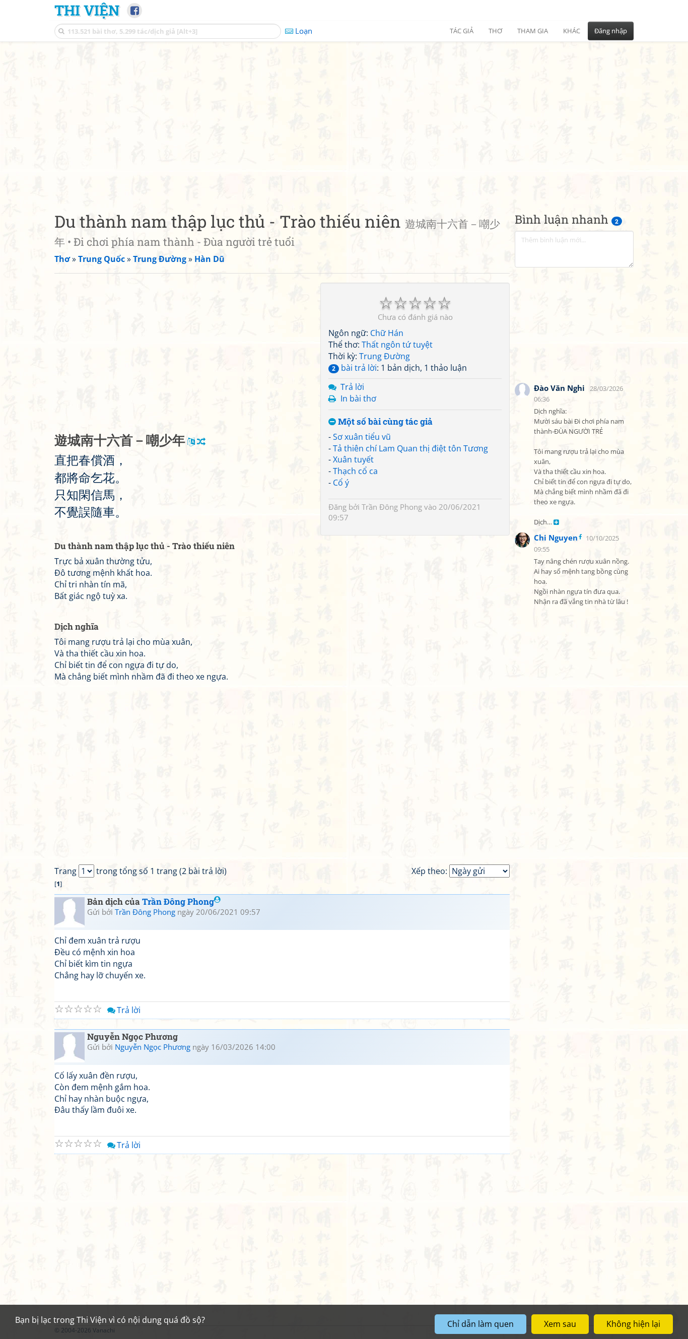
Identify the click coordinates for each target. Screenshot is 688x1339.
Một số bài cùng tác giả (384, 422)
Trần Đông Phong (392, 507)
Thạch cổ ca (355, 471)
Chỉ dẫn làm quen (480, 1323)
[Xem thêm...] (556, 522)
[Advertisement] (344, 118)
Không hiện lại (633, 1323)
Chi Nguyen (556, 537)
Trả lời (352, 386)
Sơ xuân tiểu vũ (362, 436)
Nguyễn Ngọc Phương (152, 1047)
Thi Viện (86, 10)
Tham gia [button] (532, 30)
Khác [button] (571, 30)
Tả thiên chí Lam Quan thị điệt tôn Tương (410, 448)
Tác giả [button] (461, 30)
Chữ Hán (386, 333)
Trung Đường (384, 356)
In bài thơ (358, 398)
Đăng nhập (610, 30)
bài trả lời (354, 367)
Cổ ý (341, 482)
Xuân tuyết (353, 459)
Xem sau (560, 1323)
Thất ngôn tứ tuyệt (397, 344)
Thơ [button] (495, 30)
